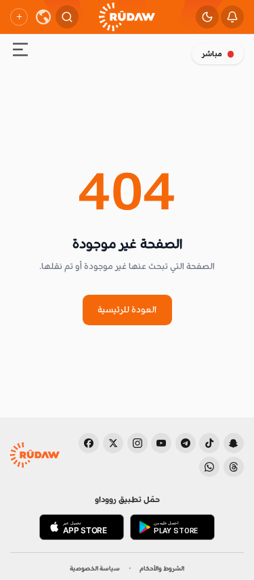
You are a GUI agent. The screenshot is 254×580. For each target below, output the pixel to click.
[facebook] (89, 443)
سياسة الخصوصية (95, 568)
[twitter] (113, 443)
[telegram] (185, 443)
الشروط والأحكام (162, 568)
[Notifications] (232, 16)
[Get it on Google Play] (172, 527)
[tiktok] (209, 443)
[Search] (67, 16)
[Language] (43, 16)
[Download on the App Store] (81, 527)
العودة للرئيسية (127, 309)
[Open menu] (20, 51)
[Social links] (19, 17)
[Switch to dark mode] (207, 16)
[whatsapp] (209, 467)
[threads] (234, 467)
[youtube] (161, 443)
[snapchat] (234, 443)
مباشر (212, 54)
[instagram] (137, 443)
